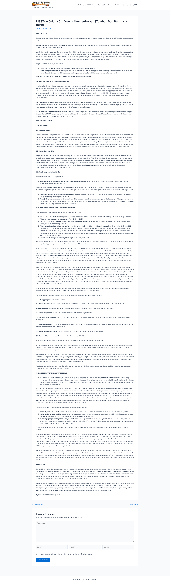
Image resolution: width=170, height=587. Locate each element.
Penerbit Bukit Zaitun (105, 5)
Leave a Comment (42, 28)
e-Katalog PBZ (132, 5)
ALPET (117, 5)
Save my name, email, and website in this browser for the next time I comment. (65, 554)
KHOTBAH (90, 5)
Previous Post (37, 504)
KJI (123, 5)
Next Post (134, 504)
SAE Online (80, 5)
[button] (94, 4)
